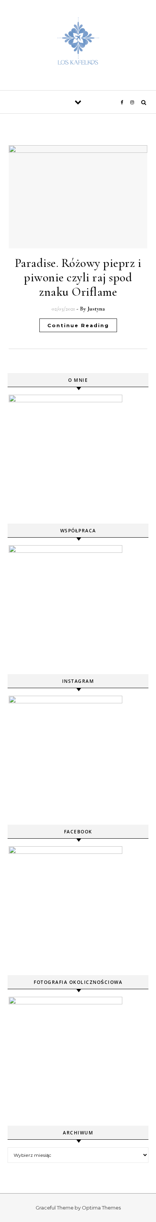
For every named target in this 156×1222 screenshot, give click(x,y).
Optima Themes (101, 1208)
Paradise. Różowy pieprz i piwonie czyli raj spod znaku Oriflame (78, 277)
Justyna (96, 308)
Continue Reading (78, 325)
